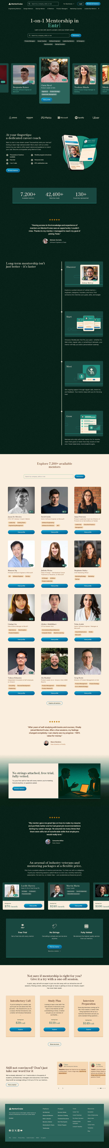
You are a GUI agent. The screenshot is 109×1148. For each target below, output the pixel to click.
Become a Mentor (47, 1121)
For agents (43, 1137)
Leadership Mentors (90, 8)
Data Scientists (48, 44)
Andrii (61, 1069)
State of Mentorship (93, 1115)
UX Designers (80, 41)
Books (89, 1121)
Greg (93, 1069)
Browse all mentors (93, 4)
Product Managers (62, 8)
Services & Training (63, 1115)
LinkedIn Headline (77, 1126)
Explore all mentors (54, 703)
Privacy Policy (21, 1137)
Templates (90, 1128)
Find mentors (76, 35)
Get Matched (46, 1112)
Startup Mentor (40, 8)
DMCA (37, 1137)
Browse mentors (13, 170)
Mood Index (91, 1118)
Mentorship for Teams (48, 1125)
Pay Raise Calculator (78, 1118)
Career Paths (91, 1124)
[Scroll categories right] (99, 8)
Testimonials (46, 1128)
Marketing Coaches (76, 8)
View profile (17, 906)
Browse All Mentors (48, 1115)
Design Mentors (28, 8)
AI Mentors (50, 8)
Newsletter (90, 1112)
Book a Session (47, 1118)
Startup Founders (60, 44)
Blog (89, 1131)
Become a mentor (53, 951)
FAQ (10, 1137)
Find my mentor (54, 947)
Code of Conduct (30, 1137)
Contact (11, 1118)
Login (80, 4)
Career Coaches (42, 41)
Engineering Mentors (15, 8)
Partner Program (62, 1125)
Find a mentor (12, 1085)
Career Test (76, 1112)
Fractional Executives (63, 1118)
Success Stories (62, 1112)
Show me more (54, 1044)
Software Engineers (54, 41)
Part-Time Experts (62, 1121)
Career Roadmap (77, 1115)
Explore (20, 1029)
